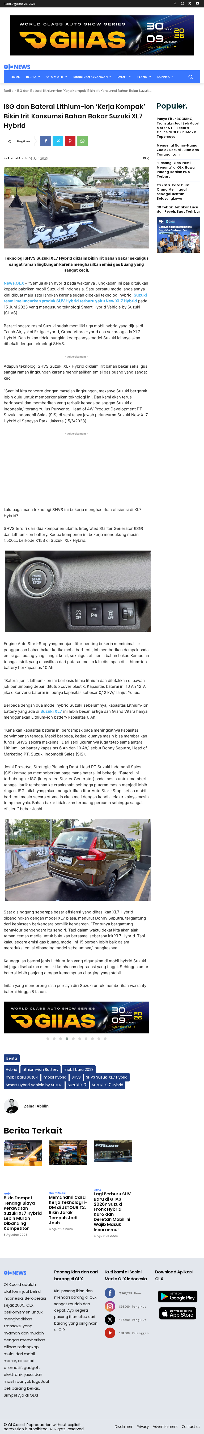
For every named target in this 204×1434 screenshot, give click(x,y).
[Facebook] (175, 4)
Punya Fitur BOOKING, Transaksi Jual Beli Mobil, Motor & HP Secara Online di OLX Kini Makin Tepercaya (178, 128)
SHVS (76, 1077)
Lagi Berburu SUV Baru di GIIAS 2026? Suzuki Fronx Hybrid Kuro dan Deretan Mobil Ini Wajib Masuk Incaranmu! (112, 1211)
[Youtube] (197, 4)
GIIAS (97, 1189)
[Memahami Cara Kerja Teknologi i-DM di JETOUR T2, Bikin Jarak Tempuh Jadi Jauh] (68, 1164)
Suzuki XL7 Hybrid (107, 1085)
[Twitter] (190, 4)
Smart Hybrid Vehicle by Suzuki (34, 1085)
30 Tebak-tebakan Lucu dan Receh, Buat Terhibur (178, 209)
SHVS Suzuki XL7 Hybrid (107, 1077)
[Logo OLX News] (17, 66)
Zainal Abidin (18, 158)
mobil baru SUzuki (22, 1077)
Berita (9, 90)
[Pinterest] (70, 141)
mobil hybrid (55, 1077)
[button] (190, 77)
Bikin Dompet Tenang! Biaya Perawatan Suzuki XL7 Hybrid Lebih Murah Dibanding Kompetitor (23, 1213)
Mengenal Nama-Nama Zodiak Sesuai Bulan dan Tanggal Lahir (178, 150)
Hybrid (11, 1069)
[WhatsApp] (82, 141)
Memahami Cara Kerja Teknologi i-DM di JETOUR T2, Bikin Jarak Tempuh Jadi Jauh (68, 1210)
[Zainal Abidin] (11, 1106)
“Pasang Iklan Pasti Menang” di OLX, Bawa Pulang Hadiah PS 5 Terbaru (176, 169)
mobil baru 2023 (79, 1069)
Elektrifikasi (57, 1193)
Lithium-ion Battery (40, 1069)
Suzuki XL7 (77, 1085)
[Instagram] (183, 4)
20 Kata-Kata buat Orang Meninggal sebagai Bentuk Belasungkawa (173, 192)
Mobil (7, 1193)
